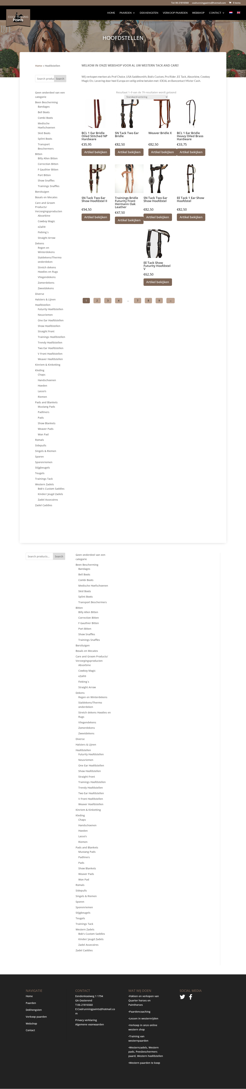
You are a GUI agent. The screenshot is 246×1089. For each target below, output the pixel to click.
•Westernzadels (137, 1047)
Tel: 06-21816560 (180, 3)
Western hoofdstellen (150, 1056)
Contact (215, 13)
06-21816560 (85, 1004)
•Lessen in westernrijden (143, 1018)
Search (60, 78)
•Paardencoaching (139, 1011)
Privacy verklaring (86, 1020)
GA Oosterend (83, 1000)
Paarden (126, 13)
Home (111, 13)
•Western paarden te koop (144, 1062)
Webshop (198, 13)
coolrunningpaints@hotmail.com (209, 3)
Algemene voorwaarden (89, 1024)
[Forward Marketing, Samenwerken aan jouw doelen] (186, 1022)
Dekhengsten (149, 13)
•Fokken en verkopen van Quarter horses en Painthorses (143, 1000)
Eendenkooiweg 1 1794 (89, 996)
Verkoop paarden (175, 13)
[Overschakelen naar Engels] (238, 16)
